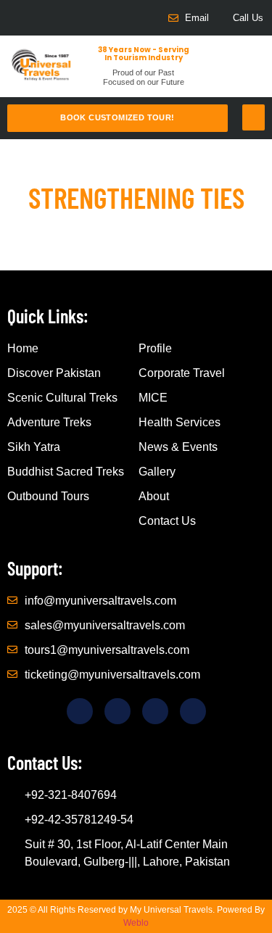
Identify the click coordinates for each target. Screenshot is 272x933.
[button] (253, 117)
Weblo (136, 923)
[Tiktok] (38, 17)
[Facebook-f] (14, 17)
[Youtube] (109, 17)
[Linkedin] (62, 17)
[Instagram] (86, 17)
